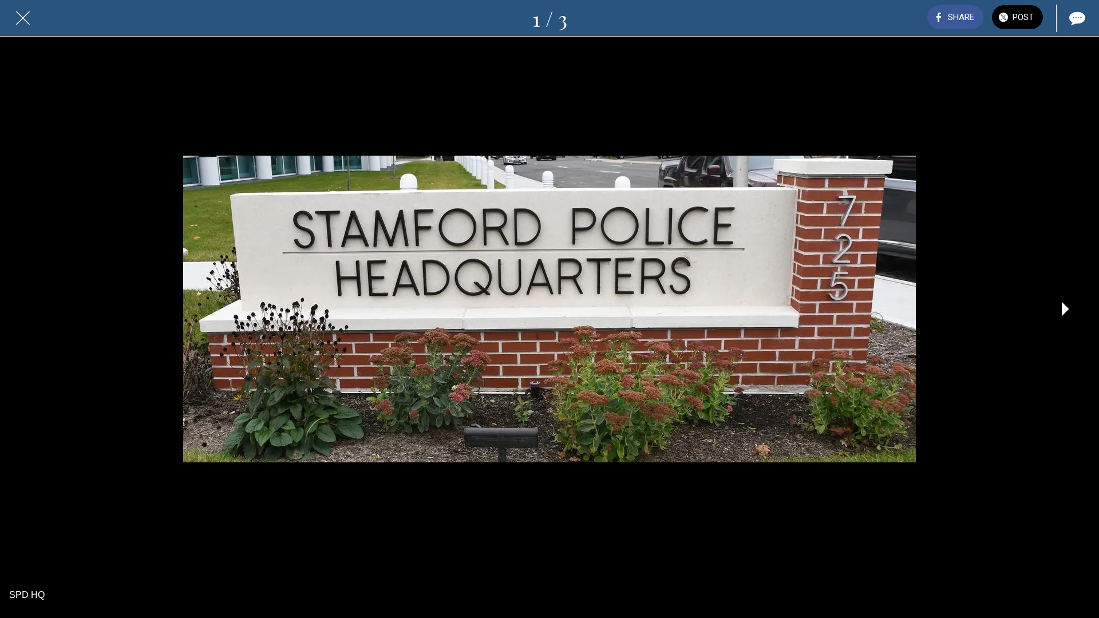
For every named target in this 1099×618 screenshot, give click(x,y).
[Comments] (1076, 18)
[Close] (23, 18)
